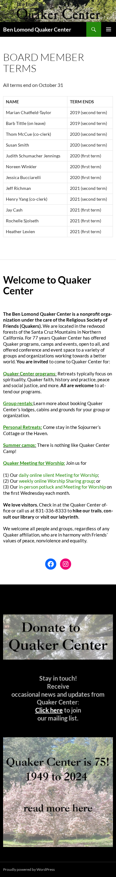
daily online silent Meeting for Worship (58, 475)
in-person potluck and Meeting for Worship (62, 487)
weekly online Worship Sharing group (56, 481)
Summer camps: (19, 445)
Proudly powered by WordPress (29, 869)
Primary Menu (108, 29)
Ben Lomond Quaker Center (37, 29)
